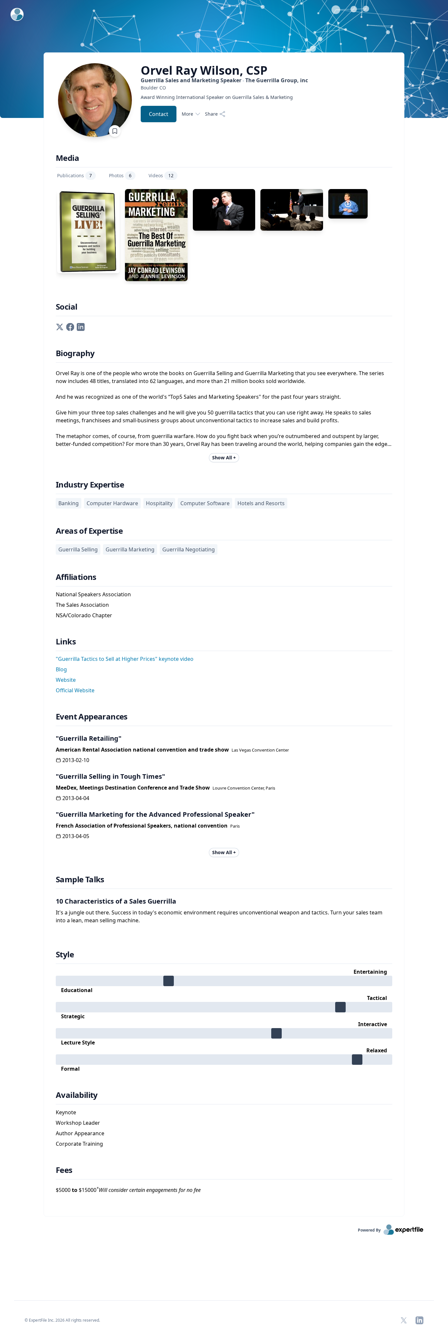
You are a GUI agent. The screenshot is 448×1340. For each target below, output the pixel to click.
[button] (60, 326)
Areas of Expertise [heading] (89, 531)
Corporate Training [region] (79, 1143)
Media (67, 158)
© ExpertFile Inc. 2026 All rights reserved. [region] (62, 1320)
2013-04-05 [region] (75, 836)
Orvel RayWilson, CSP (204, 70)
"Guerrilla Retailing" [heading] (88, 738)
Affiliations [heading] (76, 577)
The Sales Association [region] (82, 604)
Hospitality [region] (159, 503)
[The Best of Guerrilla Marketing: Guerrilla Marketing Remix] (156, 235)
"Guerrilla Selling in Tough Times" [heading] (110, 776)
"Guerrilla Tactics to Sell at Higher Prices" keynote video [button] (124, 658)
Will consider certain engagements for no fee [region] (148, 1190)
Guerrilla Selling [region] (78, 549)
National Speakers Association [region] (93, 594)
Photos (120, 175)
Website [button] (66, 679)
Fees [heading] (64, 1170)
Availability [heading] (77, 1095)
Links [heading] (66, 641)
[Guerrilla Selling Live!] (88, 231)
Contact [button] (158, 114)
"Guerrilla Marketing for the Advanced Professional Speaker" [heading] (155, 814)
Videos (161, 175)
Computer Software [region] (205, 503)
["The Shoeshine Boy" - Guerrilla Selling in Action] (348, 204)
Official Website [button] (75, 690)
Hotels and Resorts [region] (261, 503)
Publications (74, 175)
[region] (224, 87)
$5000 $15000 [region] (128, 1190)
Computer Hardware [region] (112, 503)
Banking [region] (68, 503)
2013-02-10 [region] (75, 760)
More (187, 114)
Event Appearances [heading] (92, 716)
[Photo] (224, 210)
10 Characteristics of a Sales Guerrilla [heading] (116, 901)
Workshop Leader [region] (78, 1122)
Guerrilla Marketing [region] (130, 549)
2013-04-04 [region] (75, 798)
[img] (224, 981)
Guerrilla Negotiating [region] (188, 549)
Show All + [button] (224, 457)
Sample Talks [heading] (80, 879)
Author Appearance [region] (80, 1133)
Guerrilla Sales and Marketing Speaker (224, 80)
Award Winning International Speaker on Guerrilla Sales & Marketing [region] (217, 97)
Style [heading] (65, 954)
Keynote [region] (66, 1112)
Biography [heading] (75, 353)
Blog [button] (61, 669)
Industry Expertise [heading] (90, 484)
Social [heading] (66, 306)
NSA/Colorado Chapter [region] (84, 615)
